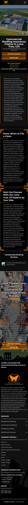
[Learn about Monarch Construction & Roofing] (14, 379)
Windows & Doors (7, 429)
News (2, 457)
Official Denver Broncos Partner (10, 450)
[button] (25, 2)
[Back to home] (6, 2)
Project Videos (5, 462)
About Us (4, 442)
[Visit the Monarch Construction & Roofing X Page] (9, 492)
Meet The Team (5, 444)
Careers (3, 455)
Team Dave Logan (6, 447)
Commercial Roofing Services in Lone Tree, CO (14, 69)
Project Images (5, 460)
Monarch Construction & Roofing (11, 475)
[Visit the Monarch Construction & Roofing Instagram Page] (6, 492)
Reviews (3, 452)
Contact (3, 465)
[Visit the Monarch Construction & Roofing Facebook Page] (2, 492)
